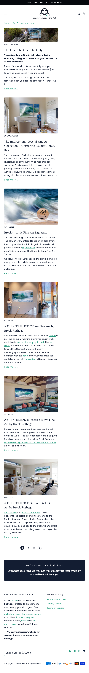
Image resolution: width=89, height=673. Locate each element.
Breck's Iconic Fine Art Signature (25, 232)
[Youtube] (74, 651)
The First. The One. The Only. (23, 50)
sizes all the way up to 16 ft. (30, 342)
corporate (35, 614)
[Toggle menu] (5, 13)
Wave (14, 600)
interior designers (25, 617)
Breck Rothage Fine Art (30, 663)
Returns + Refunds (56, 599)
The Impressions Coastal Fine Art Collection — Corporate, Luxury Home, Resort (29, 146)
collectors (9, 614)
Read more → (11, 88)
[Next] (40, 548)
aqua (25, 355)
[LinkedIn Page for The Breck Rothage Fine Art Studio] (84, 651)
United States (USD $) (18, 652)
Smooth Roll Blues (31, 512)
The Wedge (29, 359)
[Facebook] (70, 651)
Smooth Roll (10, 512)
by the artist (28, 247)
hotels (24, 620)
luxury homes (22, 614)
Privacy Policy (54, 603)
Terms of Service (55, 608)
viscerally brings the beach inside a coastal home (30, 442)
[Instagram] (79, 651)
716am (52, 335)
